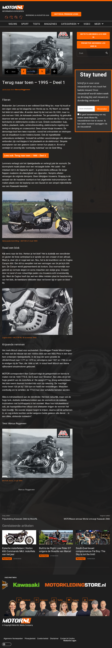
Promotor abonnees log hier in (93, 44)
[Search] (107, 53)
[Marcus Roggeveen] (9, 495)
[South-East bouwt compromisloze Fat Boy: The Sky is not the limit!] (93, 537)
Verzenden (102, 109)
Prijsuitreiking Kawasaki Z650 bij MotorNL (19, 518)
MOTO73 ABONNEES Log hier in (93, 35)
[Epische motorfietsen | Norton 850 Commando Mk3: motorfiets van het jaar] (19, 537)
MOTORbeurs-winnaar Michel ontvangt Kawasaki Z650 (87, 518)
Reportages (7, 559)
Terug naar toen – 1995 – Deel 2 (30, 155)
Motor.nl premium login (66, 14)
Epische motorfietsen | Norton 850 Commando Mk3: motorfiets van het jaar (18, 551)
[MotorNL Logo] (16, 621)
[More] (54, 71)
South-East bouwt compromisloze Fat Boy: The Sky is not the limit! (90, 551)
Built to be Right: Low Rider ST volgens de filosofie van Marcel (55, 549)
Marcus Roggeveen (22, 89)
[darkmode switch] (6, 644)
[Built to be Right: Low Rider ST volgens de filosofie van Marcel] (56, 537)
